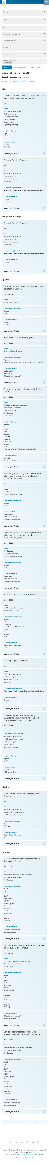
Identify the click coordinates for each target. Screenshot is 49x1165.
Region (5, 20)
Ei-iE (3, 3)
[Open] (44, 11)
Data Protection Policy (29, 1158)
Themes (5, 47)
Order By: (4, 81)
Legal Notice (17, 1158)
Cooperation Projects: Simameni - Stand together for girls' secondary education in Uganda (24, 307)
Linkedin (38, 1142)
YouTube (21, 1142)
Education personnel (9, 60)
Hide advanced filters (20, 67)
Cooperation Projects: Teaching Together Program (24, 183)
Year (4, 27)
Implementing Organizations (11, 34)
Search (7, 67)
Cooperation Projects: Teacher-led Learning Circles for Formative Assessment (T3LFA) (24, 898)
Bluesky (32, 1142)
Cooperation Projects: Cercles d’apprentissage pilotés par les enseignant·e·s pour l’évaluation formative (24, 1071)
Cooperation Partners (9, 41)
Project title (14, 81)
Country (5, 12)
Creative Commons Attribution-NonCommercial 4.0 (22, 1154)
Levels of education (8, 54)
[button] (7, 62)
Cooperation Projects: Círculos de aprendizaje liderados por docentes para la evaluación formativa (24, 984)
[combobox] (22, 14)
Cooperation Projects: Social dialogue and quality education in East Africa (24, 427)
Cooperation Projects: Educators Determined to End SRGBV (24, 623)
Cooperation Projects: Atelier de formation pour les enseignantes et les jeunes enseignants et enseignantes (24, 123)
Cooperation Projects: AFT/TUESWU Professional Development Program (24, 818)
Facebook (10, 1142)
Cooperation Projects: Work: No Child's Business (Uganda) (24, 359)
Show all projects (36, 67)
